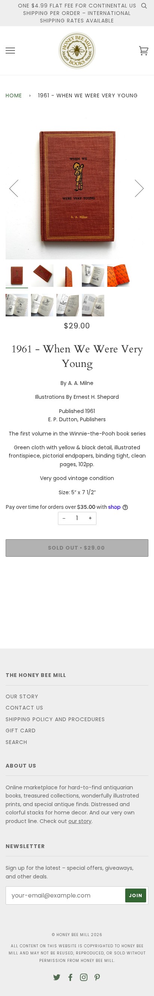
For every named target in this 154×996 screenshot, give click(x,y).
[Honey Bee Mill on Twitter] (57, 978)
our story (80, 821)
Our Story (22, 696)
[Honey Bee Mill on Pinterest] (97, 978)
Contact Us (24, 707)
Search (16, 742)
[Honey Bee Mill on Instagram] (84, 978)
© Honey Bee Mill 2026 (77, 934)
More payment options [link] (77, 588)
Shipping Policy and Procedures (55, 719)
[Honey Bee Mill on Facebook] (70, 978)
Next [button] (134, 188)
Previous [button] (18, 188)
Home (14, 95)
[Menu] (10, 50)
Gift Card (21, 730)
